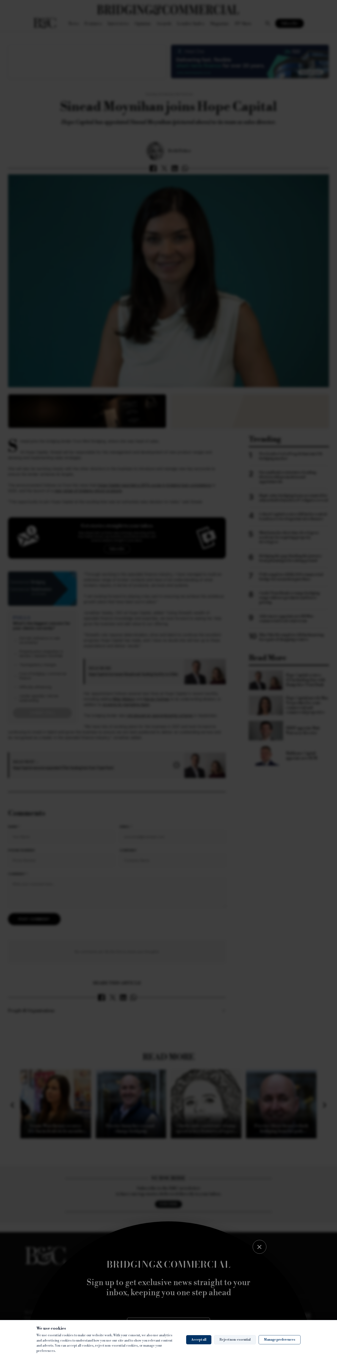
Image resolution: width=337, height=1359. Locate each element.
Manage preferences (279, 1340)
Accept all (198, 1340)
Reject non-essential (235, 1340)
